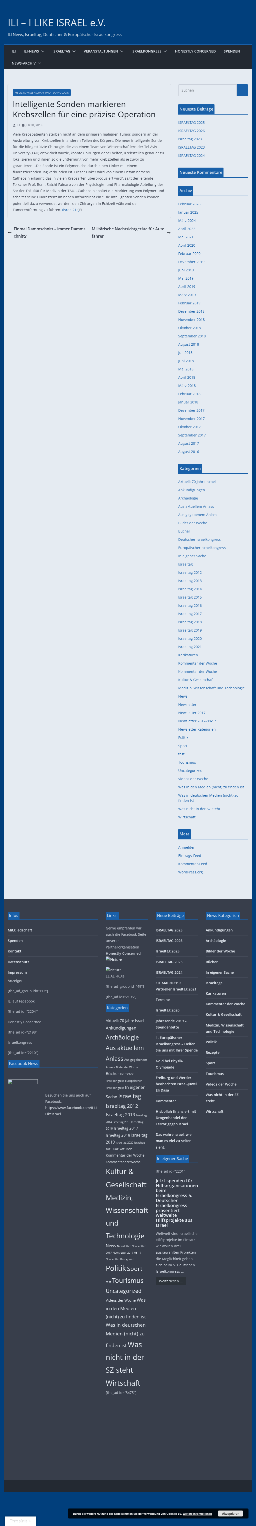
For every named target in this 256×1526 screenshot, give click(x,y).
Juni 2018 (186, 360)
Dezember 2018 (191, 311)
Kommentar (166, 1101)
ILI (14, 51)
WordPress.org (190, 872)
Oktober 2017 (189, 426)
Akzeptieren (230, 1513)
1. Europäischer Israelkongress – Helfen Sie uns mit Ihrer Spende (177, 1044)
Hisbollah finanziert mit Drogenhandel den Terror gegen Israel (176, 1117)
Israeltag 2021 (190, 646)
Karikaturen (188, 655)
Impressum (17, 972)
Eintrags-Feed (189, 855)
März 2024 (187, 220)
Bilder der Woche (192, 523)
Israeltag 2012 (190, 572)
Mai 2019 (186, 278)
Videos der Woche (193, 778)
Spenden (232, 51)
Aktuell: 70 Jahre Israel (197, 481)
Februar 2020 (189, 253)
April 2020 (186, 245)
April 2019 (186, 286)
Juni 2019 (186, 270)
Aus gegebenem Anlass (197, 514)
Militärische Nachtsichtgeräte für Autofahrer (128, 232)
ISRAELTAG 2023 (191, 147)
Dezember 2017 (191, 410)
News (183, 696)
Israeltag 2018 (190, 622)
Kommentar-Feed (192, 863)
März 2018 (187, 385)
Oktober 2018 (189, 327)
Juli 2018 (185, 352)
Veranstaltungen (101, 51)
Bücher (184, 531)
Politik (183, 737)
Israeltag (61, 51)
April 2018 (186, 377)
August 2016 (188, 451)
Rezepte (213, 1052)
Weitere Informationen (197, 1513)
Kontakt (15, 951)
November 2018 (191, 319)
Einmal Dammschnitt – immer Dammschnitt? (50, 232)
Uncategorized (190, 770)
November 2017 (191, 418)
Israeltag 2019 (190, 630)
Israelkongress (147, 51)
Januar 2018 (188, 402)
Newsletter (187, 704)
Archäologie (188, 498)
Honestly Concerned (195, 51)
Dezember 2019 (191, 261)
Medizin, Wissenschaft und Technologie (42, 92)
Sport (182, 745)
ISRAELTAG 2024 (191, 155)
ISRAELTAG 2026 (191, 130)
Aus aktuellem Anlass (196, 506)
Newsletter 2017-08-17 (197, 721)
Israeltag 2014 (190, 589)
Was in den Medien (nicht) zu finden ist (211, 787)
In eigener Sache (192, 556)
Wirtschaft (187, 817)
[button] (41, 51)
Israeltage (214, 982)
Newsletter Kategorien (197, 729)
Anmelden (187, 847)
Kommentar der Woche (197, 663)
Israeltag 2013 (190, 580)
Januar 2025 (188, 212)
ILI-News (31, 51)
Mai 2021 (186, 237)
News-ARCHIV (24, 63)
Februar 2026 (189, 204)
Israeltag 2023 (190, 139)
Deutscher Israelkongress (199, 539)
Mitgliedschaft (20, 930)
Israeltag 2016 (190, 605)
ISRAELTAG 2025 (191, 122)
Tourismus (187, 762)
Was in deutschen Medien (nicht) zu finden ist (126, 1335)
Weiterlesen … (171, 1281)
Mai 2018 (186, 369)
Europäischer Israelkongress (202, 547)
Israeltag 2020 (190, 638)
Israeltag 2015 (190, 597)
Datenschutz (18, 961)
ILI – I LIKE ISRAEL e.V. (57, 22)
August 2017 (188, 443)
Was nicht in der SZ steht (199, 808)
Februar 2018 (189, 393)
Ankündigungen (191, 489)
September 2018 (192, 336)
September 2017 (192, 435)
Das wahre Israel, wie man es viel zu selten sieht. (174, 1140)
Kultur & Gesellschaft (196, 679)
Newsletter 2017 (192, 712)
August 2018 (188, 344)
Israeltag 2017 (190, 613)
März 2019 (187, 294)
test (181, 754)
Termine (163, 999)
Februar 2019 (189, 303)
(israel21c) (70, 209)
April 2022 (186, 228)
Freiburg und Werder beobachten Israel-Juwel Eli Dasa (176, 1084)
